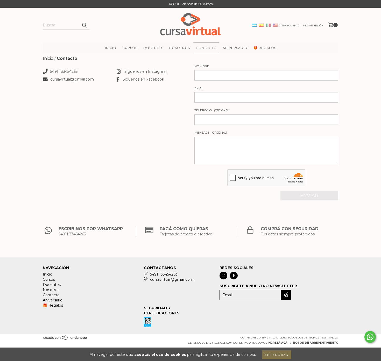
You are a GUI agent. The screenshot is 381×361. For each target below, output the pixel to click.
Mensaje (210, 132)
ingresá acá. (278, 342)
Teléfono (212, 110)
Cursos (129, 48)
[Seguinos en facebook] (234, 275)
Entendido (277, 355)
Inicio (110, 48)
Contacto (206, 48)
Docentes (153, 48)
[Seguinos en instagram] (223, 275)
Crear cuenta (289, 25)
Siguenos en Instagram (145, 71)
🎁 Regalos (264, 48)
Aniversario (235, 48)
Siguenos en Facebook (143, 79)
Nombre (201, 66)
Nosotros (179, 48)
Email (199, 88)
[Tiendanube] (65, 339)
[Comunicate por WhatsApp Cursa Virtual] (370, 337)
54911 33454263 (64, 71)
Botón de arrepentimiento (315, 342)
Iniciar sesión (313, 25)
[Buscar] (84, 25)
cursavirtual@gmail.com (72, 79)
